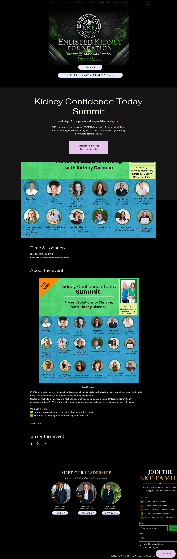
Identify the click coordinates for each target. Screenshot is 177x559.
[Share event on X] (38, 443)
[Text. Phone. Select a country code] (143, 538)
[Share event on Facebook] (31, 443)
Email (142, 523)
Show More (35, 423)
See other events (88, 149)
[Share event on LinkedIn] (45, 443)
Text (141, 533)
